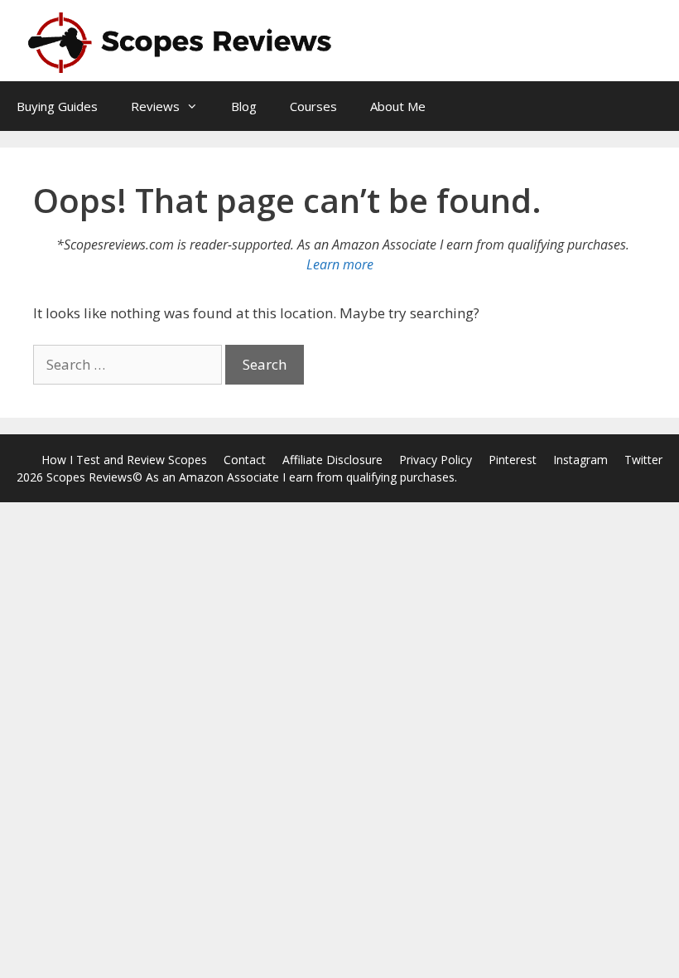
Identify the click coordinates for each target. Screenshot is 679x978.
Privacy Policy (435, 459)
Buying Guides (57, 106)
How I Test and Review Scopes (124, 459)
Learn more (339, 264)
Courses (313, 106)
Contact (245, 459)
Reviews (155, 106)
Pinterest (513, 459)
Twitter (643, 459)
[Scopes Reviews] (181, 41)
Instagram (580, 459)
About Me (398, 106)
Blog (244, 106)
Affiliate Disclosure (332, 459)
